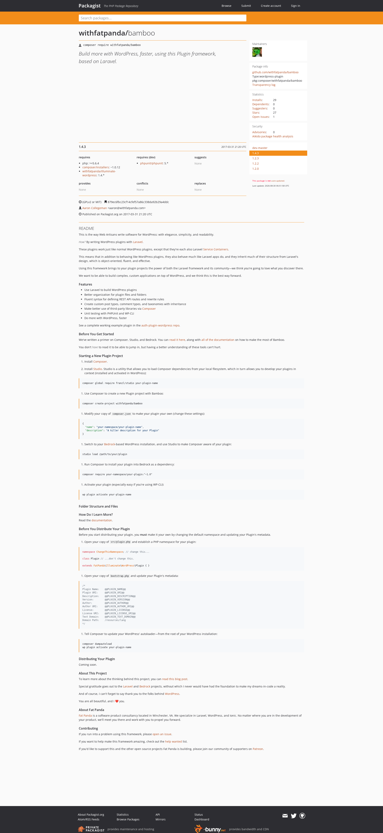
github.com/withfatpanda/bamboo (275, 72)
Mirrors (161, 819)
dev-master (260, 148)
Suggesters (259, 108)
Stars (255, 112)
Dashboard (201, 819)
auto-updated (277, 180)
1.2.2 (255, 163)
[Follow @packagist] (294, 815)
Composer (149, 308)
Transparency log (263, 85)
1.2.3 (255, 158)
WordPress (172, 694)
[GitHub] (302, 815)
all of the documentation (217, 340)
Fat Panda (85, 715)
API (158, 814)
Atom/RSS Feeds (88, 819)
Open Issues (260, 117)
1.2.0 (255, 169)
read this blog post (174, 679)
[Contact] (285, 815)
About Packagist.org (91, 814)
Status (198, 814)
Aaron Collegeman (94, 208)
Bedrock (109, 444)
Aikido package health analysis (272, 136)
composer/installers (95, 167)
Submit (246, 6)
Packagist (90, 5)
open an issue (162, 734)
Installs (257, 100)
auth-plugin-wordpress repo (160, 325)
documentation (102, 520)
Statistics (123, 814)
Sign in (295, 6)
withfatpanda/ (103, 33)
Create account (271, 6)
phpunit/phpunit (151, 163)
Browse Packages (128, 819)
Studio (97, 369)
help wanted (173, 741)
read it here (177, 340)
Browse (226, 6)
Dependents (260, 104)
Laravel (138, 242)
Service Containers (215, 249)
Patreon (258, 749)
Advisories (259, 132)
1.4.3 (255, 153)
